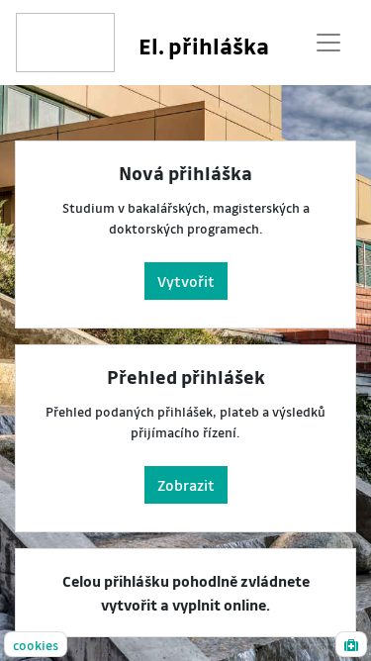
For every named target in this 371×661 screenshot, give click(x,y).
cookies (35, 644)
